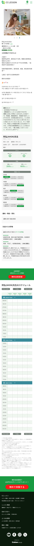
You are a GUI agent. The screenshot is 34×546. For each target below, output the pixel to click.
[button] (14, 37)
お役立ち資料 (12, 498)
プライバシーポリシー (20, 500)
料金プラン (9, 507)
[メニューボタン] (31, 2)
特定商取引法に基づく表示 (8, 500)
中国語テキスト (5, 527)
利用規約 (22, 498)
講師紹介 (4, 507)
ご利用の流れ (14, 514)
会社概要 (17, 498)
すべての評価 (19, 232)
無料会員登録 (17, 276)
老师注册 (18, 521)
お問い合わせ (12, 521)
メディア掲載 (5, 498)
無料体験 (17, 486)
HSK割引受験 (13, 527)
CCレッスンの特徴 (6, 514)
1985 (11, 43)
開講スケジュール (16, 507)
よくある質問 (5, 521)
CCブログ (19, 527)
